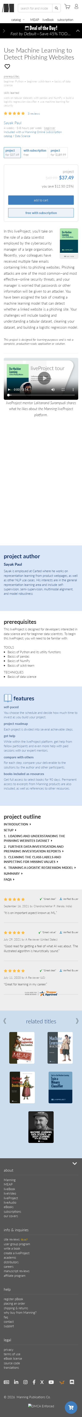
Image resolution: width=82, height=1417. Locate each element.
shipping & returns (16, 1308)
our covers (11, 1216)
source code (12, 1363)
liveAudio (10, 1202)
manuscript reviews (16, 1271)
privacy (8, 1349)
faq (6, 1317)
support (9, 1326)
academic (10, 1257)
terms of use (12, 1354)
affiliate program (14, 1275)
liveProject (11, 1198)
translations (11, 1367)
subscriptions (12, 1211)
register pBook (13, 1299)
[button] (4, 31)
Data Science (22, 136)
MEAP (34, 19)
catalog (16, 19)
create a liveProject (16, 1253)
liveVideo (10, 1193)
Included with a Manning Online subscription (33, 132)
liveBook (48, 19)
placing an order (14, 1303)
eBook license (13, 1358)
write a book (12, 1248)
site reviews (16, 1239)
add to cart (41, 200)
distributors (11, 1262)
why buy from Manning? (20, 1312)
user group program (17, 1244)
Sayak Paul (12, 122)
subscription (65, 19)
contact (9, 1321)
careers (8, 1266)
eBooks (8, 1206)
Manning (10, 1179)
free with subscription (41, 212)
